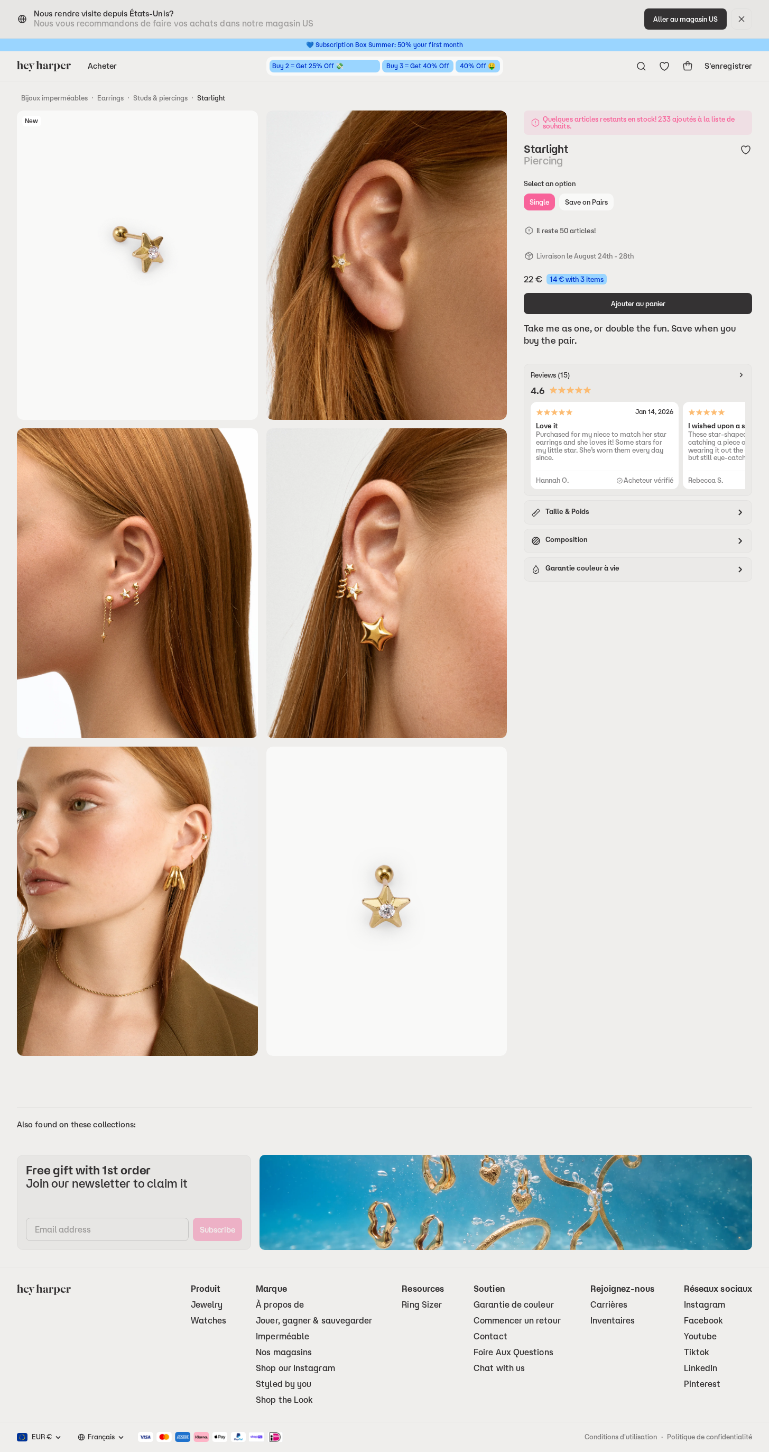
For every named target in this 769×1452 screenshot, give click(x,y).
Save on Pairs (586, 202)
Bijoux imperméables (54, 98)
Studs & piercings (160, 98)
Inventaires (612, 1320)
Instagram (705, 1304)
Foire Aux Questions (513, 1352)
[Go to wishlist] (664, 66)
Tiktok (696, 1352)
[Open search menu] (641, 66)
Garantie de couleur (514, 1304)
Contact (490, 1336)
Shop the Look (284, 1399)
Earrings (110, 98)
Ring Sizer (422, 1304)
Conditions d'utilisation (621, 1436)
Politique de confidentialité (709, 1436)
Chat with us (499, 1368)
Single (539, 202)
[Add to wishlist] (745, 149)
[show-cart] (687, 66)
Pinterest (702, 1384)
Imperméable (282, 1336)
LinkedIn (701, 1368)
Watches (209, 1320)
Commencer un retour (517, 1320)
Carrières (609, 1304)
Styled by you (283, 1384)
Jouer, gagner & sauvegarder (314, 1320)
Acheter (102, 65)
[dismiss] (741, 19)
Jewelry (207, 1304)
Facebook (704, 1320)
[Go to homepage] (44, 66)
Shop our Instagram (295, 1368)
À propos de (280, 1304)
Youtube (700, 1336)
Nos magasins (284, 1352)
